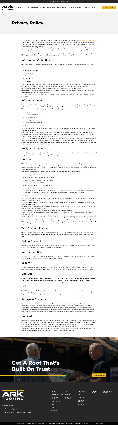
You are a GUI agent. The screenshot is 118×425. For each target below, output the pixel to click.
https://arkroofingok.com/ (87, 40)
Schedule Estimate (75, 7)
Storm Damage (55, 401)
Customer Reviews (81, 400)
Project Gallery (62, 7)
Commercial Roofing (54, 397)
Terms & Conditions (60, 423)
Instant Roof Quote (89, 7)
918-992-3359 (64, 1)
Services (20, 7)
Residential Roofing (57, 394)
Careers (67, 394)
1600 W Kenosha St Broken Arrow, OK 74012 (17, 412)
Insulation (54, 410)
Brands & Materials (81, 405)
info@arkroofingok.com (11, 409)
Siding (52, 404)
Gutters (53, 407)
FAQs (79, 394)
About (42, 7)
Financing (81, 397)
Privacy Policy (51, 423)
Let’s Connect (109, 7)
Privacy (97, 423)
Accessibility (69, 423)
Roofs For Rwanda (68, 397)
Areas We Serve (32, 7)
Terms (101, 423)
